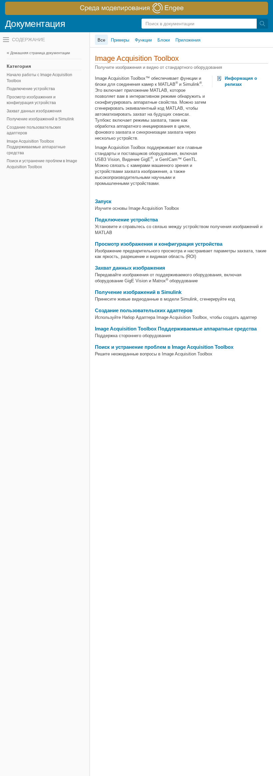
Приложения (187, 40)
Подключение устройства (31, 88)
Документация (35, 24)
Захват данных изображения (34, 111)
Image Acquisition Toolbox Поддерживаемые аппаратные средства (36, 147)
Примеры (120, 40)
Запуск (103, 201)
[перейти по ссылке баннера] (136, 8)
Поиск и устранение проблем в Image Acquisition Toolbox (42, 164)
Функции (143, 40)
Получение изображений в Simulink (40, 119)
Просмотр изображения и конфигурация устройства (31, 100)
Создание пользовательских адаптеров (34, 130)
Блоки (163, 40)
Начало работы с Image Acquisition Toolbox (39, 77)
